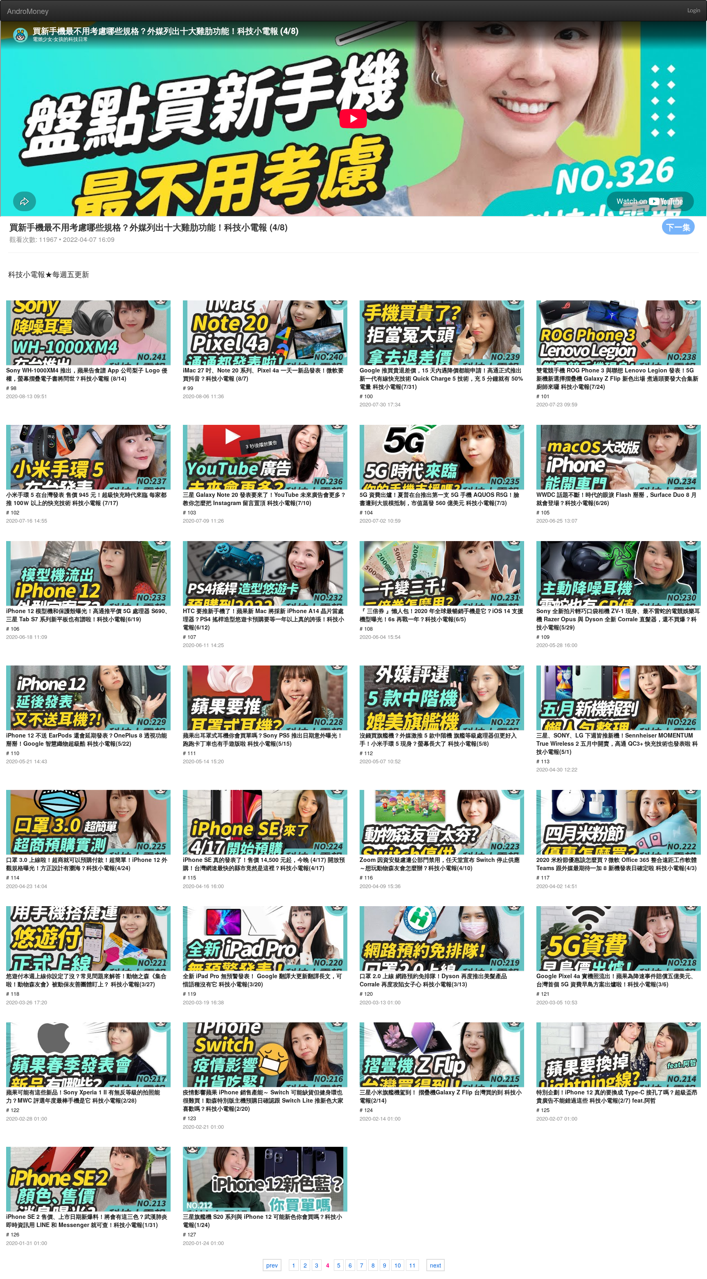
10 (397, 1265)
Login (693, 11)
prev (272, 1265)
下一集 (678, 226)
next (435, 1265)
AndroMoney (28, 10)
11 (412, 1265)
